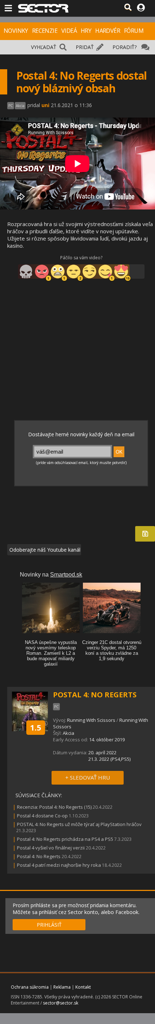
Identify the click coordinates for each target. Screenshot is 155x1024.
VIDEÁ (69, 31)
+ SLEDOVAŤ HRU (87, 777)
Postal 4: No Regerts (39, 856)
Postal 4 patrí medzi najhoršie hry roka (59, 865)
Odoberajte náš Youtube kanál (44, 549)
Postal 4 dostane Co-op (42, 815)
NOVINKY (16, 31)
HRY (86, 31)
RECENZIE (44, 31)
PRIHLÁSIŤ (49, 924)
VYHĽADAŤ (43, 47)
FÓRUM (133, 31)
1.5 (35, 727)
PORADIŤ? (124, 47)
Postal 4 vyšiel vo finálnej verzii (51, 847)
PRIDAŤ (85, 47)
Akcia (68, 733)
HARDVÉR (107, 31)
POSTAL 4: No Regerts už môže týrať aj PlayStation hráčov (79, 824)
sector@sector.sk (60, 1003)
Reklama (62, 987)
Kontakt (83, 987)
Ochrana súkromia (30, 987)
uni (45, 105)
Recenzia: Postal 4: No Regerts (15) (54, 807)
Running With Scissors (91, 720)
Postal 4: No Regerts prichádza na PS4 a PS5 (65, 839)
